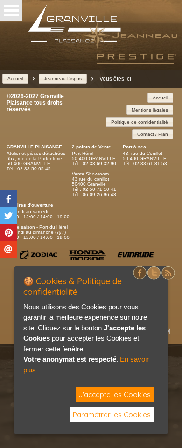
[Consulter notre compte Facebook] (140, 278)
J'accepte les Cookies (115, 394)
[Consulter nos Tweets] (154, 278)
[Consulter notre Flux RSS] (168, 278)
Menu (11, 10)
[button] (15, 79)
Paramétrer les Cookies (112, 414)
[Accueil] (74, 41)
